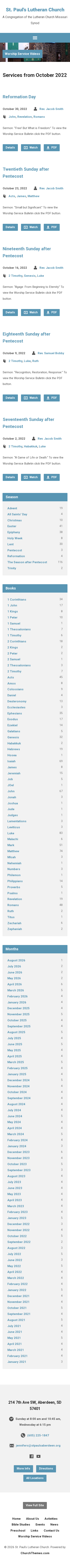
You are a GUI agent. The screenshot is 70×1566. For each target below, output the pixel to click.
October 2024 (17, 1092)
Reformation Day (19, 96)
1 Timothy (14, 635)
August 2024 (16, 1104)
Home (16, 1518)
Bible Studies (21, 1524)
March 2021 (15, 1350)
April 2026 (14, 984)
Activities (51, 1518)
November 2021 (18, 1302)
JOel (10, 785)
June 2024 (14, 1116)
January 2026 (16, 1002)
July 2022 (14, 1254)
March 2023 (15, 1206)
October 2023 (17, 1164)
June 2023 (14, 1188)
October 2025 (17, 1020)
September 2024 (19, 1098)
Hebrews (13, 749)
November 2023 (18, 1158)
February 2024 (17, 1140)
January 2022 (16, 1290)
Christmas (14, 520)
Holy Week (14, 538)
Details (10, 147)
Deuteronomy (16, 701)
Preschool (17, 1530)
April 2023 (14, 1200)
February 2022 (17, 1284)
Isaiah (11, 761)
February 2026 (17, 996)
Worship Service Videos (22, 54)
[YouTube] (38, 1456)
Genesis (30, 276)
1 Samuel (13, 623)
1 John (12, 605)
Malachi (12, 839)
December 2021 (18, 1296)
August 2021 (16, 1320)
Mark (10, 845)
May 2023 (14, 1194)
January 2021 (16, 1362)
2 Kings (12, 647)
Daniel (11, 695)
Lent (10, 544)
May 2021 (14, 1338)
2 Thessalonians (19, 665)
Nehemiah (14, 863)
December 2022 (18, 1224)
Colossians (15, 689)
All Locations (35, 1478)
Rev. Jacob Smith (51, 109)
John (12, 117)
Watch (33, 147)
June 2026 (14, 972)
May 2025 (14, 1050)
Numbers (13, 869)
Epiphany (13, 532)
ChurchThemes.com (35, 1553)
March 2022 (15, 1278)
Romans (39, 117)
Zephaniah (14, 929)
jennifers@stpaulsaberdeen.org (38, 1445)
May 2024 (14, 1122)
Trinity (11, 568)
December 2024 (18, 1080)
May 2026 (14, 978)
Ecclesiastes (16, 707)
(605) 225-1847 (38, 1435)
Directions (46, 1468)
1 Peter (12, 617)
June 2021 (14, 1332)
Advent (12, 508)
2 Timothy (15, 276)
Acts (12, 196)
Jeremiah (13, 773)
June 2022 (14, 1260)
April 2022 (14, 1272)
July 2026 (14, 966)
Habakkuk (30, 446)
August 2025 (16, 1032)
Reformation (16, 556)
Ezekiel (12, 725)
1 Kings (12, 611)
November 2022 (18, 1230)
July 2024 (14, 1110)
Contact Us (51, 1530)
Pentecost (14, 550)
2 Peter (12, 653)
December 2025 (18, 1008)
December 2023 (18, 1152)
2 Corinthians (16, 641)
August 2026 (16, 960)
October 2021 (17, 1308)
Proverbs (13, 887)
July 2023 (14, 1182)
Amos (11, 683)
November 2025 (18, 1014)
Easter (11, 526)
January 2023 (16, 1218)
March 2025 (15, 1062)
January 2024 (16, 1146)
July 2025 (14, 1038)
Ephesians (14, 713)
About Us (32, 1518)
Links (34, 1530)
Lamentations (16, 821)
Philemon (14, 875)
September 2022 (19, 1242)
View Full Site (35, 1505)
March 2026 (15, 990)
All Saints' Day (17, 514)
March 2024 (15, 1134)
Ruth (35, 361)
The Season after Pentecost (27, 562)
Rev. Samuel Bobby (51, 353)
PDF (54, 147)
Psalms (12, 893)
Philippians (15, 881)
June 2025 (14, 1044)
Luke (40, 276)
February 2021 (17, 1356)
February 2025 (17, 1068)
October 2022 (17, 1236)
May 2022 (14, 1266)
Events (40, 1524)
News (54, 1524)
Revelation (24, 117)
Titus (11, 917)
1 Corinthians (16, 599)
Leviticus (13, 827)
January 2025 (16, 1074)
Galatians (13, 731)
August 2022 (16, 1248)
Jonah (11, 797)
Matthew (33, 196)
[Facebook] (31, 1456)
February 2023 (17, 1212)
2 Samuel (13, 659)
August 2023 (16, 1176)
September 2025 (19, 1026)
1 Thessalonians (19, 629)
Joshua (12, 803)
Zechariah (14, 923)
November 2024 (18, 1086)
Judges (12, 815)
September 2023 (19, 1170)
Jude (10, 809)
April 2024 (14, 1128)
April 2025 (14, 1056)
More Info (23, 1468)
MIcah (11, 857)
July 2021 (14, 1326)
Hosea (12, 755)
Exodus (12, 719)
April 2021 (14, 1344)
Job (10, 779)
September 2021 (19, 1314)
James (21, 196)
